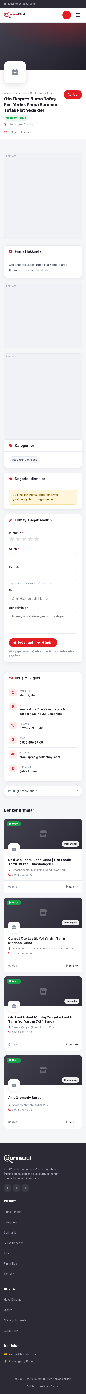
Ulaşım (8, 1310)
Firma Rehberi (12, 1211)
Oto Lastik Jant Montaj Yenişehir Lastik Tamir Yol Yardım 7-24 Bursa (40, 1019)
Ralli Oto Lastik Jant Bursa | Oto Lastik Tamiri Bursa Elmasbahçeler (39, 862)
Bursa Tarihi (11, 1330)
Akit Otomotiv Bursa (24, 1098)
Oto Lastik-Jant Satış (42, 93)
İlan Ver (9, 1274)
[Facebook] (7, 1188)
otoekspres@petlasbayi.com (39, 757)
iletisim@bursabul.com (21, 3)
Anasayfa (9, 93)
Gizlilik (30, 1386)
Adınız (14, 548)
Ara (75, 94)
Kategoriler (11, 1222)
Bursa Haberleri (14, 1243)
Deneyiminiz (18, 607)
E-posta (14, 567)
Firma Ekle (10, 1263)
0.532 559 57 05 (31, 742)
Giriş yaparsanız (19, 651)
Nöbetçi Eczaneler (16, 1320)
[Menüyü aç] (77, 15)
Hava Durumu (12, 1299)
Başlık (13, 590)
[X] (16, 1188)
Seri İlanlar (11, 1232)
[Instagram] (25, 1188)
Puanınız (16, 533)
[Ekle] (66, 15)
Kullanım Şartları (50, 1386)
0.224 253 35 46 (31, 728)
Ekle (6, 1253)
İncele (70, 886)
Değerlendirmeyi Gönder (35, 642)
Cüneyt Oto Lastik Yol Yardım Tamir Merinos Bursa (36, 940)
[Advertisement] (43, 196)
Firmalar (22, 93)
